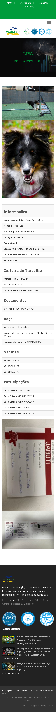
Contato (27, 700)
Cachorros (28, 60)
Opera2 (5, 693)
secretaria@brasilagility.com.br (38, 705)
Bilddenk (29, 603)
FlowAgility (28, 6)
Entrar (8, 2)
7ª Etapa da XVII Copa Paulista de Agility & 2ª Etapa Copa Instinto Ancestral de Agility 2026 (35, 651)
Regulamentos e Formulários (36, 697)
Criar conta (25, 2)
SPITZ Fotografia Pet (28, 600)
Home (16, 60)
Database (43, 2)
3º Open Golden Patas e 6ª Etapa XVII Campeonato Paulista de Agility (33, 666)
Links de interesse (14, 697)
